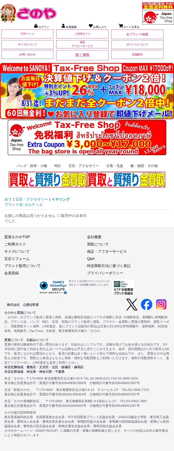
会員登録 (11, 273)
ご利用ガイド (82, 33)
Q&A (91, 259)
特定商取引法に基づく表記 (108, 266)
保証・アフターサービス (107, 251)
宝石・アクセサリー (83, 166)
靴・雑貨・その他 (144, 166)
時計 (57, 166)
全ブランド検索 (137, 34)
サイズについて (27, 44)
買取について (98, 244)
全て (8, 199)
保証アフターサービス (82, 44)
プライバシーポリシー (105, 273)
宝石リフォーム (17, 259)
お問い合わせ (27, 54)
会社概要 (94, 237)
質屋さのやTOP (17, 237)
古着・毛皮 (114, 166)
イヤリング (61, 199)
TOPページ (27, 33)
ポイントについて (137, 44)
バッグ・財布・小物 (32, 166)
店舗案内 (137, 54)
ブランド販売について (22, 266)
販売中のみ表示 (73, 216)
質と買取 (82, 55)
